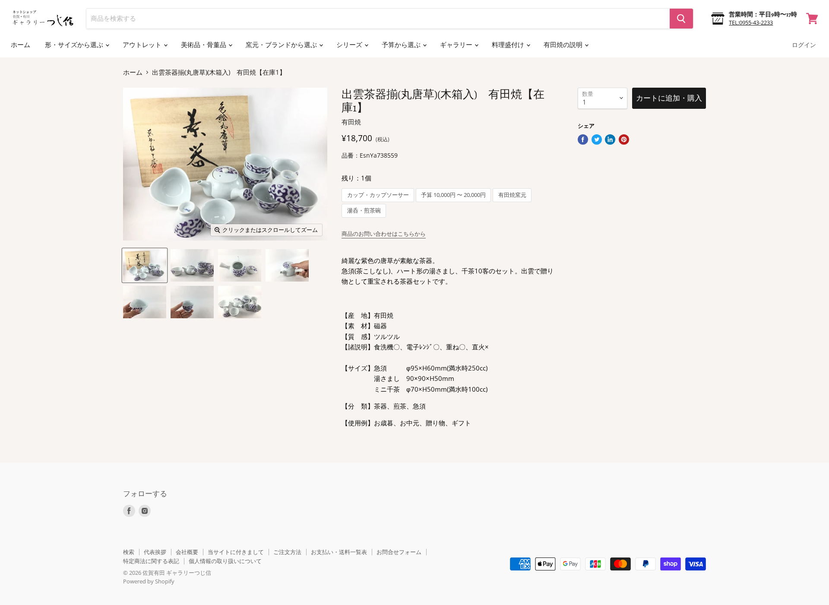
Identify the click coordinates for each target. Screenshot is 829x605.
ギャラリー (457, 45)
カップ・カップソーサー (378, 195)
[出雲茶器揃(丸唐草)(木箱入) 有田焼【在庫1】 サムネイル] (144, 265)
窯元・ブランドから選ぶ (282, 45)
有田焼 (351, 121)
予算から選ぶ (402, 45)
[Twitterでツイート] (597, 139)
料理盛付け (508, 45)
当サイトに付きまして (236, 552)
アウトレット (143, 45)
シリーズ (350, 45)
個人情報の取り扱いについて (225, 561)
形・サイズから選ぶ (74, 45)
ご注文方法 (287, 552)
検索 (128, 552)
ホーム (20, 45)
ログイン (804, 45)
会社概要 (187, 552)
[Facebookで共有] (583, 139)
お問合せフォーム (399, 552)
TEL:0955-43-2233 (751, 22)
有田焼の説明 (564, 45)
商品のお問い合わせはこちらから (384, 234)
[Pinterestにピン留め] (624, 139)
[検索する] (681, 19)
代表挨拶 (155, 552)
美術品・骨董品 (204, 45)
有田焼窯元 (512, 195)
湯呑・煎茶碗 (364, 210)
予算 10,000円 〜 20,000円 (453, 195)
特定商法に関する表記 (151, 561)
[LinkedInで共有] (610, 139)
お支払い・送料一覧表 (339, 552)
